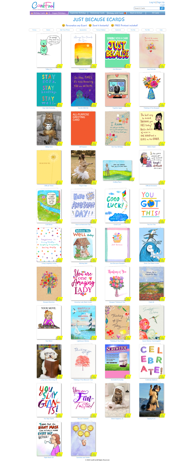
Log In (152, 2)
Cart (162, 5)
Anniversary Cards (97, 13)
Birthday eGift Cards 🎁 (117, 13)
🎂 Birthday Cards (39, 13)
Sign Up (160, 2)
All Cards (155, 13)
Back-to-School (136, 13)
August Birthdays (59, 13)
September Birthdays (78, 13)
